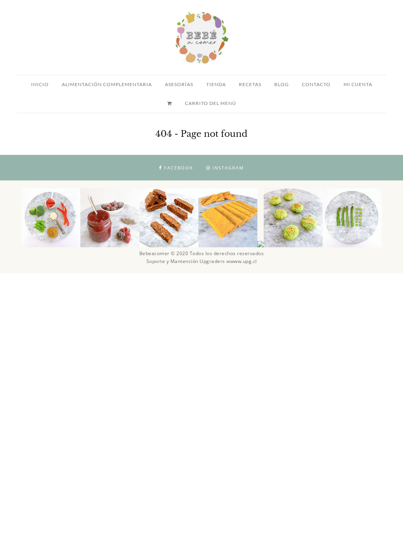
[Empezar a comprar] (170, 103)
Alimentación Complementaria (107, 84)
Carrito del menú (210, 103)
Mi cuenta (358, 84)
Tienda (216, 84)
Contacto (316, 84)
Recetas (250, 84)
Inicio (40, 84)
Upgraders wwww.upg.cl (228, 261)
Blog (281, 84)
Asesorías (179, 84)
